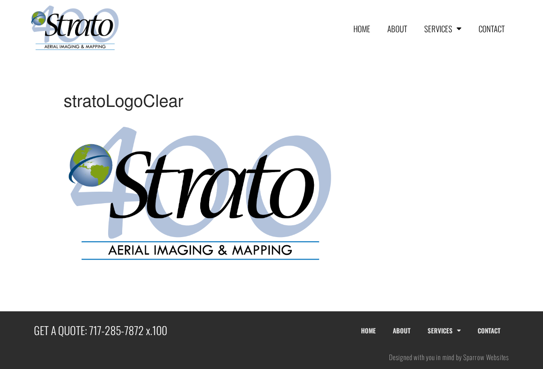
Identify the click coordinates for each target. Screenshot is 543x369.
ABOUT (397, 28)
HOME (361, 28)
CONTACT (492, 28)
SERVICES (438, 28)
